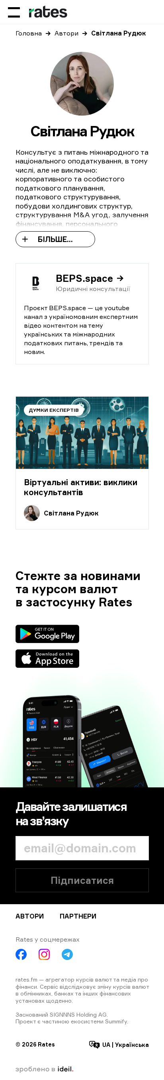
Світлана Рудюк (71, 513)
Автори (66, 33)
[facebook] (21, 954)
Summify (116, 1021)
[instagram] (44, 954)
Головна (29, 33)
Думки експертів (54, 410)
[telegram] (67, 954)
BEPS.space (84, 278)
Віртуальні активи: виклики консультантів (80, 487)
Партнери (78, 916)
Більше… (55, 239)
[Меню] (14, 12)
